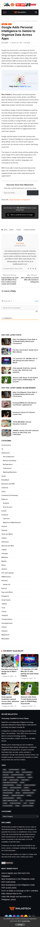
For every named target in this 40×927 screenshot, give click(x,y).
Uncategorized (6, 623)
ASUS (17, 772)
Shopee (29, 795)
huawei (19, 785)
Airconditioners (8, 457)
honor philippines (8, 785)
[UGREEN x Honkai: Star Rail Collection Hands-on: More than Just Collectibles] (6, 432)
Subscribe (32, 193)
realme (18, 792)
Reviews (4, 580)
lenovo (26, 787)
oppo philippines (7, 792)
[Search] (36, 12)
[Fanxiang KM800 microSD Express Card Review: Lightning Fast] (6, 404)
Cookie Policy (26, 921)
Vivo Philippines (7, 805)
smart (19, 798)
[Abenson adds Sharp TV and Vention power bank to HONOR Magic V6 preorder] (6, 380)
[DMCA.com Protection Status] (7, 863)
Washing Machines (10, 472)
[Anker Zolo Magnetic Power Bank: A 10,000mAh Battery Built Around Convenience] (6, 341)
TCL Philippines (30, 800)
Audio (3, 476)
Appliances (5, 453)
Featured (4, 515)
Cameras (4, 488)
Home (3, 21)
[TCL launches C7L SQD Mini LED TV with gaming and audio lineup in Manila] (6, 360)
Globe (4, 780)
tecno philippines (15, 803)
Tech (3, 608)
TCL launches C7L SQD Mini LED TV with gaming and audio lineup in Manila (25, 360)
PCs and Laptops (7, 573)
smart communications (10, 800)
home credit (25, 780)
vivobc (31, 803)
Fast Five (6, 518)
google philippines (29, 229)
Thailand (4, 615)
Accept (20, 924)
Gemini (11, 229)
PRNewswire (6, 577)
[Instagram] (35, 269)
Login (36, 301)
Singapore (5, 596)
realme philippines (28, 792)
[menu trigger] (5, 12)
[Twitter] (33, 269)
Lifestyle (4, 553)
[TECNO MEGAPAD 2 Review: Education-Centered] (6, 423)
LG (17, 790)
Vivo (25, 803)
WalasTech (5, 635)
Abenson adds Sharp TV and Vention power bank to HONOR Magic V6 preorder (25, 379)
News (7, 21)
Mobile (4, 561)
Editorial (4, 499)
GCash (30, 777)
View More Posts (20, 245)
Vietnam (4, 631)
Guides (4, 538)
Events (3, 511)
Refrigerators (8, 464)
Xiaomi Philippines (28, 805)
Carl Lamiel (4, 42)
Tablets (4, 604)
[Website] (28, 269)
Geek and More (7, 534)
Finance (4, 526)
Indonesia (5, 542)
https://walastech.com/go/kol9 (20, 200)
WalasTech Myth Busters (12, 522)
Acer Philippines (13, 769)
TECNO (5, 803)
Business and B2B (7, 484)
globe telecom (14, 780)
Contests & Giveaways (9, 495)
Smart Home (5, 600)
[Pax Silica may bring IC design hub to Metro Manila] (6, 351)
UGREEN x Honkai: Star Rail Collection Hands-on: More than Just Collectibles (26, 432)
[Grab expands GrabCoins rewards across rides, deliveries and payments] (6, 370)
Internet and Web (7, 546)
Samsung (5, 795)
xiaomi (17, 805)
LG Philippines (26, 790)
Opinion (4, 569)
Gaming (4, 530)
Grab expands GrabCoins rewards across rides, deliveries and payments (24, 370)
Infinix (5, 787)
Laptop (4, 549)
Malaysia (4, 557)
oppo (34, 790)
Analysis (6, 503)
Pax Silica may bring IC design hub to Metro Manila (9, 671)
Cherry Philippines (8, 777)
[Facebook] (31, 269)
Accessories (6, 445)
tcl (21, 800)
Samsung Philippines (18, 795)
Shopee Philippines (8, 798)
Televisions (7, 468)
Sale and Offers (7, 592)
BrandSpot (5, 480)
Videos (4, 627)
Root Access (7, 507)
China (3, 491)
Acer (4, 769)
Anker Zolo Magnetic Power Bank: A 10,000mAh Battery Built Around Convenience (25, 341)
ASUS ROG (5, 774)
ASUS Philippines (27, 772)
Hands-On (6, 584)
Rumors (4, 588)
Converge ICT (21, 777)
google (19, 229)
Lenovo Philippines (8, 790)
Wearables (5, 639)
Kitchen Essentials (9, 460)
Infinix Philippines (15, 787)
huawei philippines (29, 785)
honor (22, 782)
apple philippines (8, 772)
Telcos (4, 611)
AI (2, 449)
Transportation (6, 619)
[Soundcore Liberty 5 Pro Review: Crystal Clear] (6, 413)
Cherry (29, 774)
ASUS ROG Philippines (17, 774)
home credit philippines (10, 782)
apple (23, 769)
